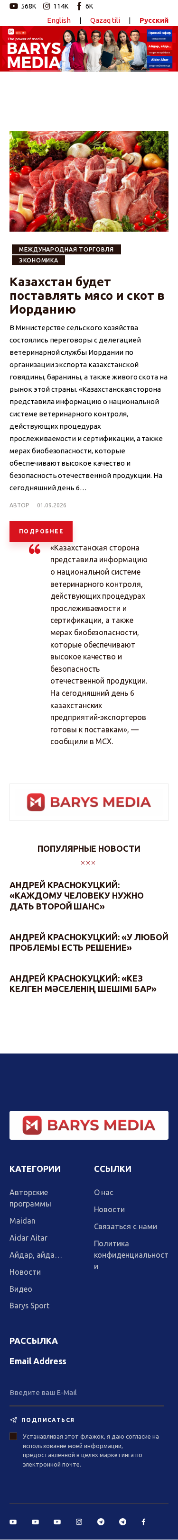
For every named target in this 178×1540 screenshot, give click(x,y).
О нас (104, 1192)
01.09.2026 (51, 505)
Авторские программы (30, 1198)
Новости (25, 1272)
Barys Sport (29, 1305)
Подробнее (41, 531)
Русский (154, 20)
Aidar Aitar (28, 1238)
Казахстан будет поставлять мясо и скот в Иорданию (87, 295)
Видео (20, 1289)
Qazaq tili (105, 20)
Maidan (22, 1220)
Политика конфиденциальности (131, 1254)
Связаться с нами (125, 1226)
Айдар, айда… (35, 1255)
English (59, 20)
